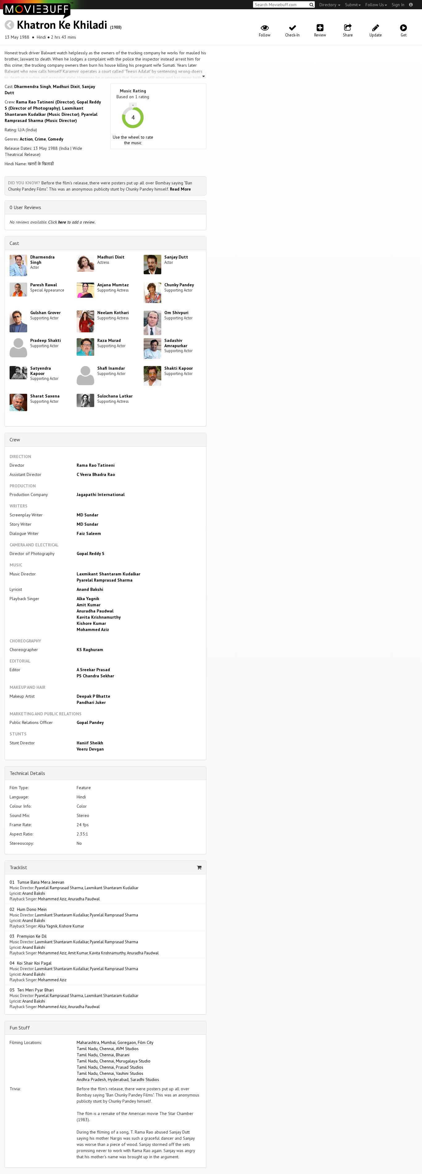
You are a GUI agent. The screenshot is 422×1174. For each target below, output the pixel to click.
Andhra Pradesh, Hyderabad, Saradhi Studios (118, 1079)
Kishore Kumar (91, 623)
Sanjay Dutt (176, 257)
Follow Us (374, 4)
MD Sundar (87, 515)
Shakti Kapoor (178, 368)
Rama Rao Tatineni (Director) (45, 102)
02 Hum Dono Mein (28, 909)
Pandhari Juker (91, 702)
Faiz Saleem (89, 533)
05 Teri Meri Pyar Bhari (32, 990)
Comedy (55, 139)
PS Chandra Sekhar (95, 676)
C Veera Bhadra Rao (96, 474)
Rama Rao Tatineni (96, 465)
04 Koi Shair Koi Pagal (31, 963)
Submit (351, 4)
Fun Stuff (20, 1028)
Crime (40, 139)
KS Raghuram (90, 649)
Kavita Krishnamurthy (99, 617)
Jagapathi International (100, 494)
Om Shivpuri (176, 312)
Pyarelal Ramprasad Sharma (105, 580)
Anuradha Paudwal (95, 611)
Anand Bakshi (90, 589)
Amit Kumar (88, 605)
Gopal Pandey (90, 722)
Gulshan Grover (45, 312)
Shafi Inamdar (111, 368)
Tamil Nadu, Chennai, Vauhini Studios (110, 1073)
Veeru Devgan (90, 749)
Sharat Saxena (45, 396)
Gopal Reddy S (90, 553)
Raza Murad (109, 340)
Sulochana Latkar (115, 396)
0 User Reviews (25, 207)
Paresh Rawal (43, 285)
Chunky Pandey (179, 285)
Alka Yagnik (88, 598)
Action (26, 139)
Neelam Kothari (113, 312)
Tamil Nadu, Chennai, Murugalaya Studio (113, 1061)
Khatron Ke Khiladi (62, 24)
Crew (15, 439)
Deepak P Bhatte (93, 696)
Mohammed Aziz (93, 629)
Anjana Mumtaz (113, 285)
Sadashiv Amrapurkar (175, 343)
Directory (328, 4)
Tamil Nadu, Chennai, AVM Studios (108, 1048)
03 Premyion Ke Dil (28, 936)
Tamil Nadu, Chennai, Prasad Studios (110, 1067)
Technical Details (27, 773)
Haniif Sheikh (90, 743)
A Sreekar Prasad (93, 669)
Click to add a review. (71, 222)
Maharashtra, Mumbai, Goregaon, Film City (115, 1042)
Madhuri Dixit (66, 86)
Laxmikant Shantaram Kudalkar (108, 574)
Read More (180, 189)
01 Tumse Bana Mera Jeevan (37, 882)
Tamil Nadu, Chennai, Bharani (103, 1055)
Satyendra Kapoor (40, 370)
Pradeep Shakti (45, 340)
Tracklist (18, 867)
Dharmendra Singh (32, 86)
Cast (14, 243)
